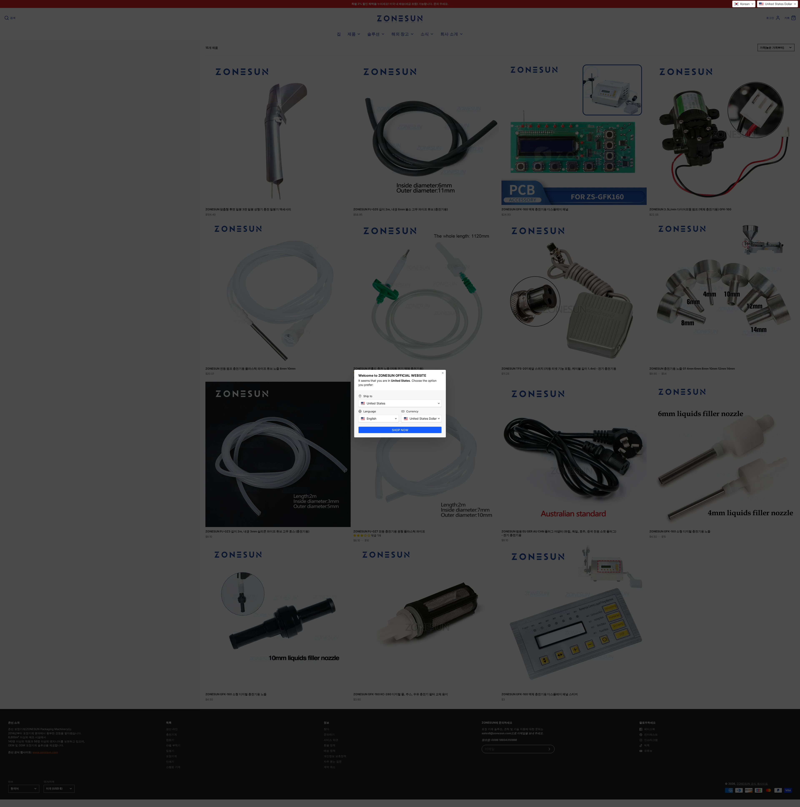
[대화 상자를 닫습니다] (442, 375)
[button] (743, 4)
